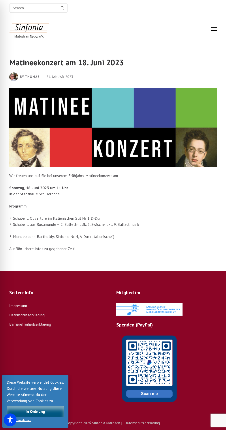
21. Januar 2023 (59, 77)
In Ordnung (35, 411)
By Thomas (30, 77)
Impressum (18, 305)
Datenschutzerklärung (27, 315)
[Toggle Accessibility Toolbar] (10, 420)
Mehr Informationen (19, 420)
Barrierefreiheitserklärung (30, 324)
